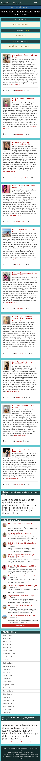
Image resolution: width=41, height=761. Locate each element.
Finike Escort (19, 265)
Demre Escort (19, 397)
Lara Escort (6, 697)
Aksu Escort (18, 441)
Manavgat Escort (8, 703)
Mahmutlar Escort (9, 700)
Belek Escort (7, 647)
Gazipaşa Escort (19, 221)
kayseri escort (15, 742)
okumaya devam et (14, 85)
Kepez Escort (7, 678)
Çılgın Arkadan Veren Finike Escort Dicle (23, 230)
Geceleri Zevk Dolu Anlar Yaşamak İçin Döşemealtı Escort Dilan (22, 318)
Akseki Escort (19, 485)
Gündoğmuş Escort (20, 178)
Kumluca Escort (8, 691)
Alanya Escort (19, 91)
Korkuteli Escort (8, 688)
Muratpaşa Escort (8, 706)
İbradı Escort (19, 134)
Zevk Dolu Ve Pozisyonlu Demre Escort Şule (22, 363)
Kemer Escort (7, 675)
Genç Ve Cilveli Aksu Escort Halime (23, 406)
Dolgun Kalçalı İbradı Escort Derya (23, 99)
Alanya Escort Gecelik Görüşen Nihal (24, 56)
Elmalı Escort (19, 308)
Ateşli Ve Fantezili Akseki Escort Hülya (22, 450)
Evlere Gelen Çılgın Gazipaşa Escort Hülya (24, 186)
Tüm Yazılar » (20, 626)
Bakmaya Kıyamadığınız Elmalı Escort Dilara (24, 273)
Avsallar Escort (8, 644)
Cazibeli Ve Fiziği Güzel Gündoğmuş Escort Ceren (22, 143)
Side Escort (6, 713)
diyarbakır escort (25, 742)
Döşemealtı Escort (20, 354)
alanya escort (6, 742)
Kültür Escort (7, 694)
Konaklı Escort (8, 681)
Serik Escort (7, 709)
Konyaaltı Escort (8, 685)
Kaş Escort (6, 672)
